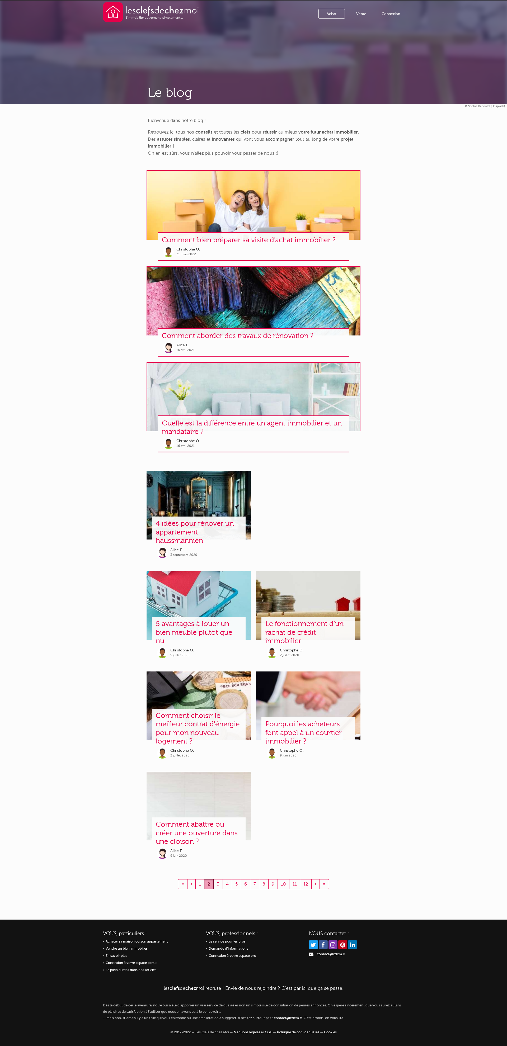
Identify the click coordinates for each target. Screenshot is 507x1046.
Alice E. (182, 345)
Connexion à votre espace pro (232, 956)
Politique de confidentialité (298, 1032)
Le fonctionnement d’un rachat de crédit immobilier (304, 632)
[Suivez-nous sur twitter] (313, 944)
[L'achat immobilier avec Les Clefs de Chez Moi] (151, 12)
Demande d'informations (228, 948)
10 (283, 884)
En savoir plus (116, 956)
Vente (361, 14)
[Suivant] (315, 884)
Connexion (391, 14)
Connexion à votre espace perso (131, 963)
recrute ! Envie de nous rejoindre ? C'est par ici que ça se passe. (253, 988)
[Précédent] (182, 884)
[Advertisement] (308, 516)
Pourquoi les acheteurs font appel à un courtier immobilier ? (303, 732)
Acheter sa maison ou (137, 941)
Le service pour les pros (227, 941)
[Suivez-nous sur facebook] (323, 944)
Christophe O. (188, 249)
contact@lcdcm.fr (331, 954)
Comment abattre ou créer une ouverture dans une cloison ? (197, 832)
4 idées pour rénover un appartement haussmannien (195, 532)
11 (295, 884)
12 (305, 884)
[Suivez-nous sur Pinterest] (342, 944)
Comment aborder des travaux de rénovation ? (237, 336)
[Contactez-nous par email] (311, 954)
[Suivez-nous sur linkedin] (352, 944)
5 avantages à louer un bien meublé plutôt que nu (194, 632)
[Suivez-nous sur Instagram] (332, 944)
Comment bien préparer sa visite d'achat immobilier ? (249, 240)
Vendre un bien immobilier (126, 948)
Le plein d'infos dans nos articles (131, 970)
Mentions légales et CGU (253, 1032)
